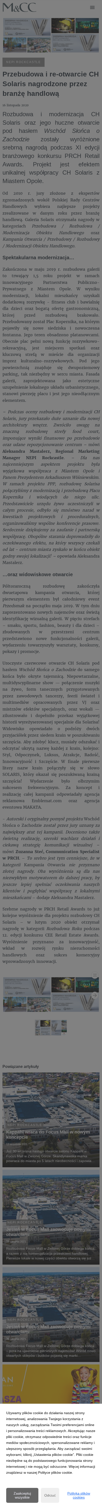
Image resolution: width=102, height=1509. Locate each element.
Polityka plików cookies (78, 1495)
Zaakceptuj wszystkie (22, 1495)
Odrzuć (50, 1495)
